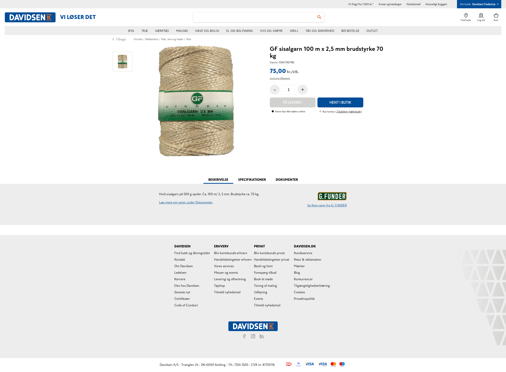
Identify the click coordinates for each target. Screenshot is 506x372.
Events (258, 298)
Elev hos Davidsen (186, 285)
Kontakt (179, 259)
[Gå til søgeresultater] (319, 17)
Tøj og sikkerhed (320, 30)
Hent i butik (340, 102)
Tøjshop (219, 285)
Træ (145, 30)
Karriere (179, 279)
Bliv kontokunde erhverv (230, 253)
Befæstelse (350, 30)
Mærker (299, 266)
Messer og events (226, 272)
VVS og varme (271, 30)
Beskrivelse (218, 179)
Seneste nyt (182, 292)
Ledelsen (180, 272)
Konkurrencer (303, 279)
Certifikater (182, 298)
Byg (131, 30)
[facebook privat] (244, 336)
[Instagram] (253, 336)
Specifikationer (252, 179)
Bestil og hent (263, 266)
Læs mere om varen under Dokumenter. (186, 202)
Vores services (224, 266)
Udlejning (260, 292)
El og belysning (239, 30)
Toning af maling (265, 285)
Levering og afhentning (230, 279)
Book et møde (263, 279)
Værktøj (162, 30)
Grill (294, 30)
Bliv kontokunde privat (269, 253)
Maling (182, 30)
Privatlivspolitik (304, 298)
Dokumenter (287, 179)
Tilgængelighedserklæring (312, 285)
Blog (297, 272)
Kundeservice (303, 253)
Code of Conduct (186, 305)
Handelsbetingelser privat (271, 259)
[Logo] (32, 17)
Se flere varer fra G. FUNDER (327, 205)
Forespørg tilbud (265, 272)
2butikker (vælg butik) (349, 111)
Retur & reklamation (307, 259)
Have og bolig (207, 30)
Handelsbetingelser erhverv (233, 259)
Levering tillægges (280, 78)
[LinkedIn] (262, 336)
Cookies (299, 292)
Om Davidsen (183, 266)
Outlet (372, 30)
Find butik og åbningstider (192, 253)
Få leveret (292, 102)
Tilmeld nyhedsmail (227, 292)
